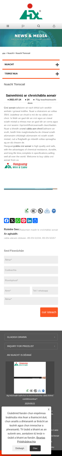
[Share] (35, 220)
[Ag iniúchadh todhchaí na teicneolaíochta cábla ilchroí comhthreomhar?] (30, 377)
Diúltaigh (19, 448)
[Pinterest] (23, 220)
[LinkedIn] (29, 220)
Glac (35, 448)
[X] (12, 220)
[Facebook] (6, 220)
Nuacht (10, 53)
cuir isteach (49, 312)
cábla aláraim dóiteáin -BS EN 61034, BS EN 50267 (30, 238)
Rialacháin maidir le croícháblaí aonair (39, 229)
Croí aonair (9, 107)
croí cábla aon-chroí (32, 128)
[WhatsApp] (18, 220)
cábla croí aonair (22, 146)
